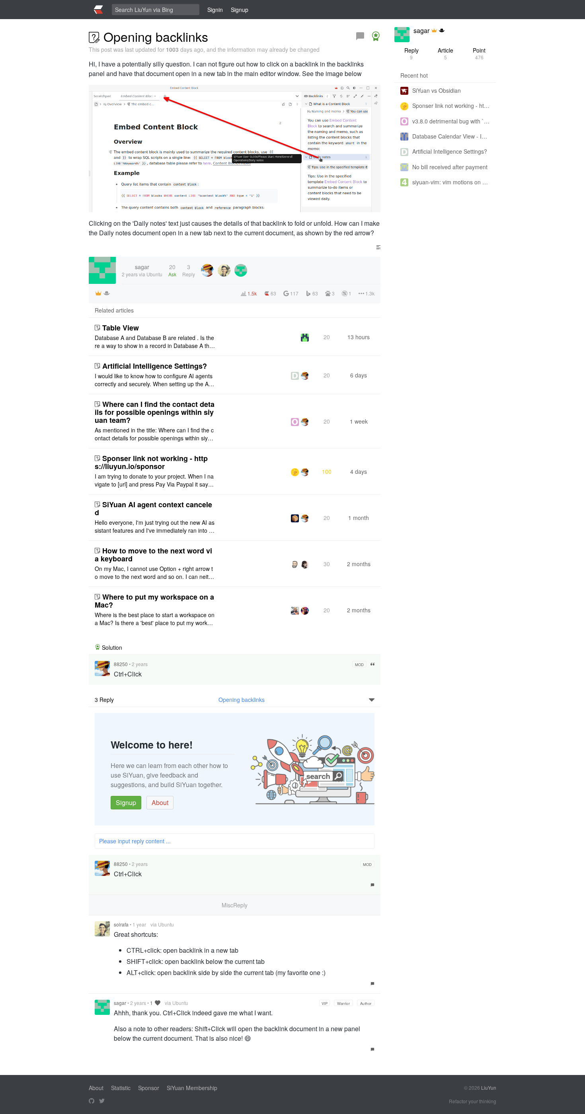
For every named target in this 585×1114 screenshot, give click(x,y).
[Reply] (360, 36)
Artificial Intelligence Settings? (154, 366)
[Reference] (372, 664)
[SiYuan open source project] (91, 1101)
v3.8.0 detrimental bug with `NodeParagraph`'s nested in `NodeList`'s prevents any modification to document (451, 121)
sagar (120, 1002)
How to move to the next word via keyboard (153, 554)
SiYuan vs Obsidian (436, 90)
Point (479, 53)
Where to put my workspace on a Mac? (154, 601)
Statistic (121, 1088)
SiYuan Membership (192, 1088)
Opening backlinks (241, 700)
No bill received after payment (450, 167)
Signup (126, 802)
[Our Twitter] (102, 1101)
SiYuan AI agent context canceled (153, 508)
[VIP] (434, 30)
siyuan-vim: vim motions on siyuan (451, 182)
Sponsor (148, 1088)
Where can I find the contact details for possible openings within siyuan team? (154, 412)
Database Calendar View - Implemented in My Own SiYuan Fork (451, 136)
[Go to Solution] (375, 36)
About (160, 802)
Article (445, 53)
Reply (411, 53)
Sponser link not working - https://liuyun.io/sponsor (151, 462)
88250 (121, 664)
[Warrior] (442, 30)
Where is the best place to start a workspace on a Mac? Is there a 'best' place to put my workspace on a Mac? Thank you (154, 619)
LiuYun (488, 1087)
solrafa (121, 924)
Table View (120, 327)
